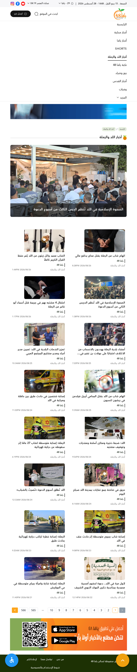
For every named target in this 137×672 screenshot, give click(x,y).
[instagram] (12, 3)
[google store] (64, 640)
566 (23, 610)
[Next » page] (15, 610)
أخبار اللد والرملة (117, 57)
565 (33, 610)
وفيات (123, 89)
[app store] (64, 629)
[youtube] (23, 3)
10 (51, 610)
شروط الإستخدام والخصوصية (45, 667)
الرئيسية (122, 24)
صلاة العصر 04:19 (39, 3)
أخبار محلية (120, 32)
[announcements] (68, 111)
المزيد (123, 97)
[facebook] (18, 3)
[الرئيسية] (120, 14)
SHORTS (121, 49)
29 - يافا (66, 3)
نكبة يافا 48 (120, 65)
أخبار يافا (122, 41)
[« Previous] (122, 610)
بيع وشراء (121, 73)
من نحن (60, 659)
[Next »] (15, 610)
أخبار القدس (120, 81)
